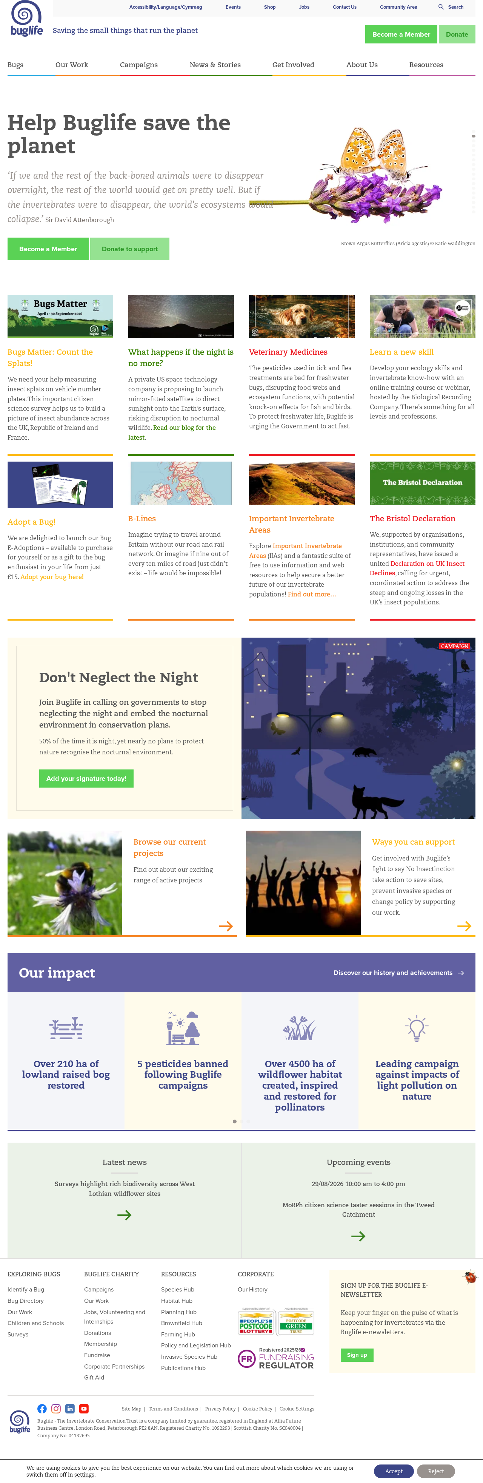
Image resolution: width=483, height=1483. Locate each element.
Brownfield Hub (181, 1323)
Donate (457, 34)
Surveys (18, 1334)
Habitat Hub (176, 1300)
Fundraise (97, 1355)
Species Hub (177, 1289)
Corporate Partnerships (114, 1366)
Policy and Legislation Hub (196, 1345)
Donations (97, 1333)
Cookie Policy (257, 1409)
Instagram (56, 1408)
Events (233, 7)
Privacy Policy (220, 1409)
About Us (362, 64)
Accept (394, 1471)
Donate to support (130, 249)
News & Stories (215, 64)
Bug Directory (26, 1300)
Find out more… (312, 594)
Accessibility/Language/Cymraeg (165, 7)
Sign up (357, 1355)
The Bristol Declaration (412, 518)
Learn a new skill (402, 352)
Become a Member (401, 34)
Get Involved (293, 64)
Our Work (71, 64)
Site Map (132, 1409)
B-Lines (142, 518)
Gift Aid (94, 1377)
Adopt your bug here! (52, 577)
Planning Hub (179, 1312)
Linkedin (70, 1408)
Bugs (15, 64)
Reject (436, 1471)
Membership (100, 1343)
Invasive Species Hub (189, 1356)
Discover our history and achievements (393, 973)
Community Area (398, 7)
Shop (270, 7)
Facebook (42, 1408)
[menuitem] (31, 65)
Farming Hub (178, 1334)
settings (84, 1474)
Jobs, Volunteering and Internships (114, 1317)
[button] (473, 131)
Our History (253, 1289)
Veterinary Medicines (288, 352)
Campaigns (139, 64)
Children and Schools (36, 1323)
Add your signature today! (86, 778)
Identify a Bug (26, 1289)
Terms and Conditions (173, 1409)
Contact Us (345, 7)
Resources (426, 64)
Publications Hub (183, 1368)
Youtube (84, 1408)
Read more (124, 1215)
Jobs (304, 7)
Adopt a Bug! (31, 522)
